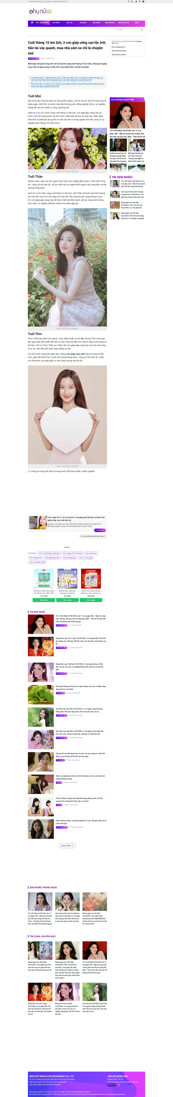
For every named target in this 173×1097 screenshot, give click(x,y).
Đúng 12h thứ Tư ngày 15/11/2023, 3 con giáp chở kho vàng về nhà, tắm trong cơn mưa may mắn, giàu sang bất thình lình (67, 85)
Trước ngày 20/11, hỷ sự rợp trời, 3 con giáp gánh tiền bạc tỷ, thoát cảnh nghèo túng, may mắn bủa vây (76, 518)
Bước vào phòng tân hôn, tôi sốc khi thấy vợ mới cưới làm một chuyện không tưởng (80, 777)
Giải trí (69, 23)
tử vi (35, 113)
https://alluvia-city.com (119, 55)
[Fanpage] (129, 1)
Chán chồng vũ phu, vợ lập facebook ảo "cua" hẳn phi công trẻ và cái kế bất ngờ (81, 822)
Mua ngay (44, 600)
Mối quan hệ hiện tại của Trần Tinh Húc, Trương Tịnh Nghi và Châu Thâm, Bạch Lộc (136, 157)
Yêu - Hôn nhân (42, 23)
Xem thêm (101, 530)
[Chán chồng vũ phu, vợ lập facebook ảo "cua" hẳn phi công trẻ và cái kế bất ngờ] (41, 829)
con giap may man (53, 558)
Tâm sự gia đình (62, 827)
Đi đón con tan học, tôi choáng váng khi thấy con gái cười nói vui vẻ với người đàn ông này (118, 157)
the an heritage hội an (118, 47)
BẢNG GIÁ (112, 1085)
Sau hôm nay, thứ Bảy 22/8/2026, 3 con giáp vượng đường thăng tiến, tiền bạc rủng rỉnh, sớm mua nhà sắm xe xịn (79, 710)
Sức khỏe (96, 23)
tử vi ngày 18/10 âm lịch (73, 553)
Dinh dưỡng (110, 23)
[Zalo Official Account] (133, 1)
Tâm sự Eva (60, 760)
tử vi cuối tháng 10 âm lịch (49, 553)
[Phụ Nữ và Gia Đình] (41, 12)
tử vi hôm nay (92, 553)
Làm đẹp (83, 23)
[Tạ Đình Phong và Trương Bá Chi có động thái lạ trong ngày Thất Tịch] (118, 169)
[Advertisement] (98, 11)
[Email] (143, 1)
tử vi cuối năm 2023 (38, 562)
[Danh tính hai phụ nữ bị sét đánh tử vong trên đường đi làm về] (136, 169)
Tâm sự (59, 782)
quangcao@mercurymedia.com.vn (124, 1082)
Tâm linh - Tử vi (33, 58)
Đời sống (56, 23)
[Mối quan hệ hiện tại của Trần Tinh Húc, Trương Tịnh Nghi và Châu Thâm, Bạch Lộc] (136, 145)
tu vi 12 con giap (87, 558)
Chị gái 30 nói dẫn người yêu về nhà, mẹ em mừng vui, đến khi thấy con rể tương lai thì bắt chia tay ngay (80, 754)
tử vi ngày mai (36, 558)
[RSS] (140, 1)
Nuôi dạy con (124, 23)
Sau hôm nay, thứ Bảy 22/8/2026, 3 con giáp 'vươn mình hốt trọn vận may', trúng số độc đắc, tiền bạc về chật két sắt (79, 732)
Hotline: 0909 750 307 (60, 1)
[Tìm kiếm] (142, 29)
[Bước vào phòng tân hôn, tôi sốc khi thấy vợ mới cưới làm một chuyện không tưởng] (41, 784)
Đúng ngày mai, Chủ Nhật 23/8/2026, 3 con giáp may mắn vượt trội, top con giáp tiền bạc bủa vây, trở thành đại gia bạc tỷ (39, 966)
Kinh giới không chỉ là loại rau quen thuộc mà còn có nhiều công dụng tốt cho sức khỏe (81, 687)
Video (136, 23)
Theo (92, 536)
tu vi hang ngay (70, 558)
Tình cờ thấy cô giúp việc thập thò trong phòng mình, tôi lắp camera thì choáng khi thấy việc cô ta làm (79, 799)
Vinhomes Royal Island (119, 51)
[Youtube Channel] (136, 1)
